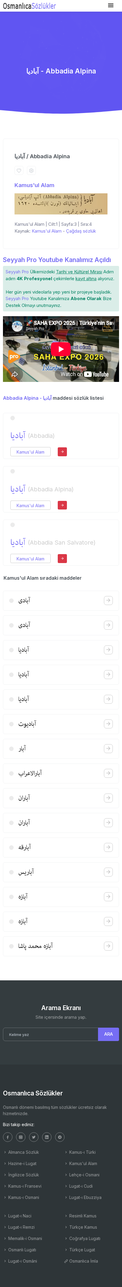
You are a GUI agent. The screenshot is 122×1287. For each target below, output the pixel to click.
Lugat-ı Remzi (21, 1227)
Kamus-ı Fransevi (24, 1186)
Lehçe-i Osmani (83, 1174)
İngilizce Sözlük (23, 1174)
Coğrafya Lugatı (84, 1238)
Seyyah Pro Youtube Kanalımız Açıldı (57, 260)
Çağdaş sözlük (81, 231)
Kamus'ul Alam (34, 185)
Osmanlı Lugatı (21, 1249)
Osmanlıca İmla (83, 1261)
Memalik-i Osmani (24, 1238)
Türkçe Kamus (82, 1227)
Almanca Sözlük (23, 1152)
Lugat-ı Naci (19, 1215)
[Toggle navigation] (110, 5)
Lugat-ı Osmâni (22, 1261)
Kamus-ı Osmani (23, 1197)
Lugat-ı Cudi (80, 1186)
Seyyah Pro (17, 272)
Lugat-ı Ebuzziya (85, 1197)
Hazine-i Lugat (21, 1163)
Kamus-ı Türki (82, 1152)
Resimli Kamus (82, 1215)
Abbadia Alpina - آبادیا (27, 398)
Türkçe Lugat (81, 1249)
